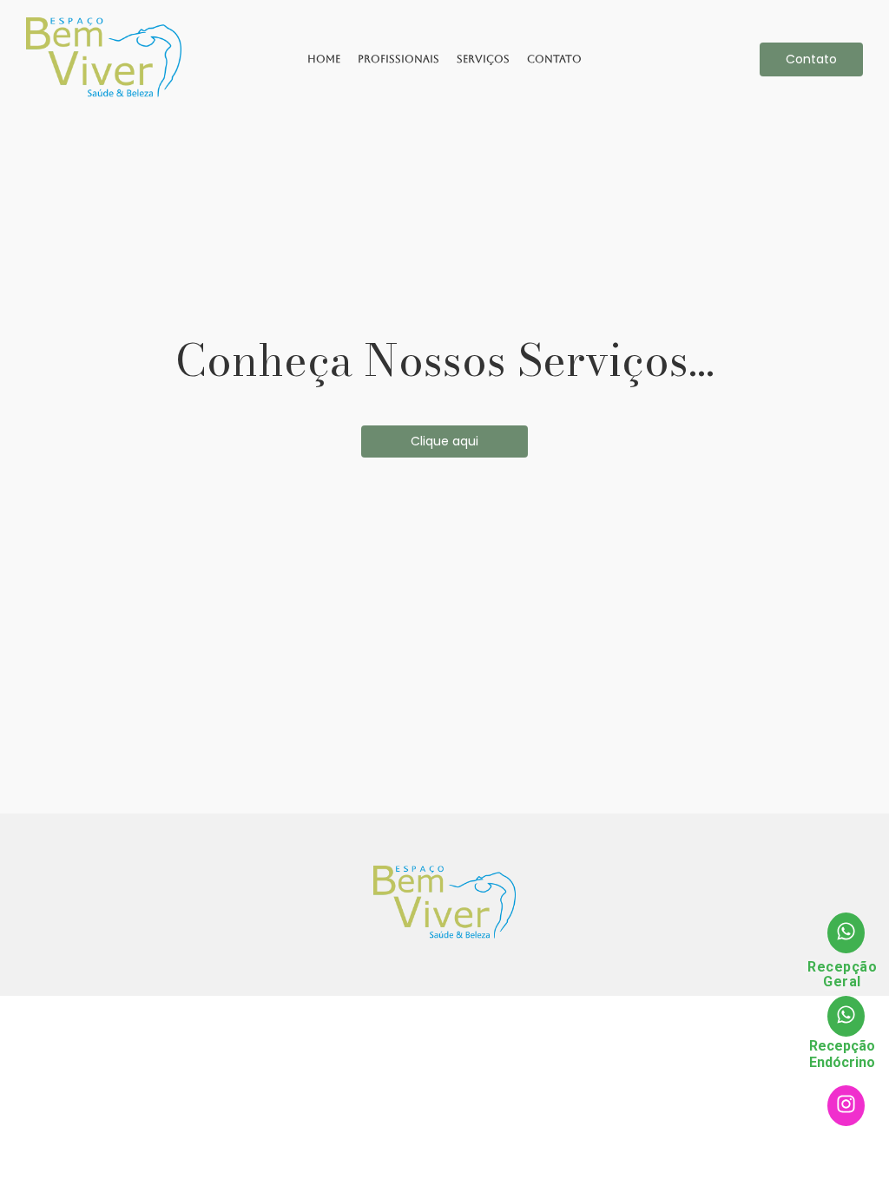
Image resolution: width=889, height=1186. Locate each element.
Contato (554, 59)
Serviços (483, 59)
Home (323, 59)
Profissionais (398, 59)
